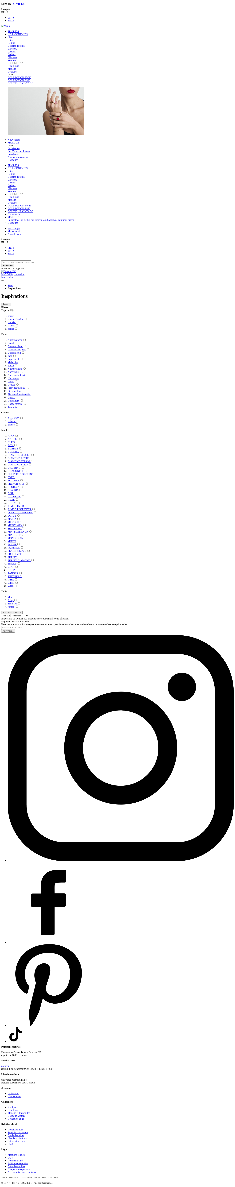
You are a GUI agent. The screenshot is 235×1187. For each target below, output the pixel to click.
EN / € (11, 17)
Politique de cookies (18, 1163)
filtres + (6, 304)
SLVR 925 (18, 4)
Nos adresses (14, 234)
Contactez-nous (15, 1129)
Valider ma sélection (12, 612)
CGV (10, 1157)
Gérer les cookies (16, 1166)
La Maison (13, 1093)
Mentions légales (16, 1154)
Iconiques (12, 1107)
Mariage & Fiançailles (19, 1113)
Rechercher (8, 265)
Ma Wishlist (14, 231)
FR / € (11, 247)
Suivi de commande (18, 1132)
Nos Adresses (14, 1096)
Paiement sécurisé (17, 1141)
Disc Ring (13, 1110)
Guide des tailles (16, 1135)
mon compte (14, 228)
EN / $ (11, 20)
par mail (5, 1066)
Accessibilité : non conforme (22, 1172)
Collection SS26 (16, 1118)
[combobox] (16, 262)
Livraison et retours (17, 1138)
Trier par (5, 615)
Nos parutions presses (19, 1169)
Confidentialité (15, 1160)
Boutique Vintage (16, 1115)
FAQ (10, 1144)
